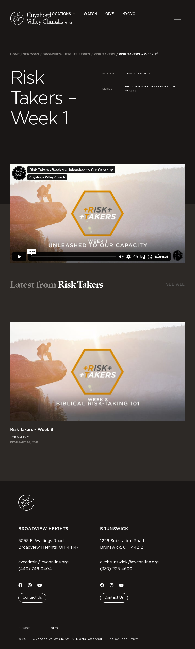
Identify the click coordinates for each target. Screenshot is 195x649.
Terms (54, 627)
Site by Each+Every (123, 638)
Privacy (24, 627)
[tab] (25, 292)
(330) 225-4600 (116, 569)
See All (175, 284)
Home (15, 54)
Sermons (31, 54)
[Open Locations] (73, 14)
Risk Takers (104, 54)
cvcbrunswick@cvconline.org (129, 562)
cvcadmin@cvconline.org (43, 562)
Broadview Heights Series (66, 54)
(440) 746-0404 (35, 569)
